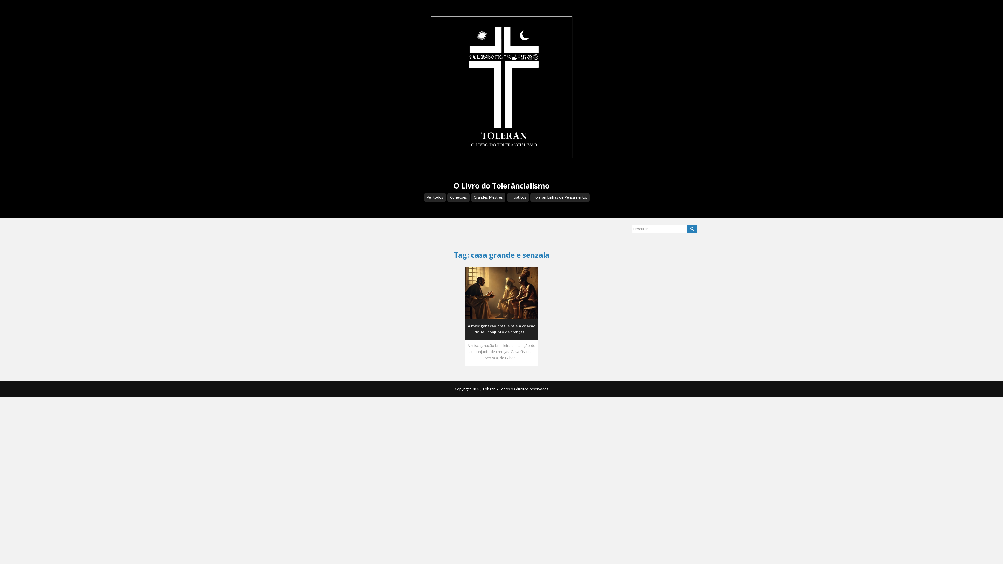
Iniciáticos (518, 197)
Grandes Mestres (488, 197)
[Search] (692, 229)
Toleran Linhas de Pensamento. (560, 197)
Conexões (458, 197)
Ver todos (435, 197)
